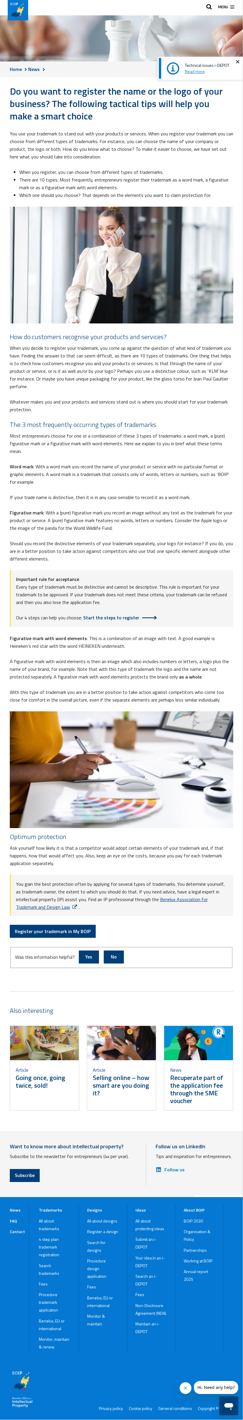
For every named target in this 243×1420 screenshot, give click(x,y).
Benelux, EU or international (52, 1325)
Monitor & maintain (96, 1320)
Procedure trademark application (48, 1302)
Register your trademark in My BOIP (53, 931)
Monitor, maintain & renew (54, 1343)
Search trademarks (49, 1269)
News (15, 1210)
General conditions (175, 1408)
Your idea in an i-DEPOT (150, 1262)
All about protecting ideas (149, 1225)
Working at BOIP (198, 1261)
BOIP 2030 (193, 1221)
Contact (17, 1231)
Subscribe (25, 1175)
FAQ (13, 1221)
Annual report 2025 (196, 1275)
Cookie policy (140, 1408)
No (114, 956)
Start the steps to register (111, 617)
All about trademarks (49, 1225)
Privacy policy (111, 1408)
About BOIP (194, 1210)
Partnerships (195, 1250)
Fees (43, 1284)
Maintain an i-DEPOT (147, 1328)
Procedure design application (96, 1268)
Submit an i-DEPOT (145, 1243)
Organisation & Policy (197, 1235)
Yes (88, 956)
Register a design (102, 1231)
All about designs (102, 1221)
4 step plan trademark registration (49, 1247)
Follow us (174, 1169)
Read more (195, 71)
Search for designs (96, 1246)
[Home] (18, 10)
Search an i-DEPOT (146, 1280)
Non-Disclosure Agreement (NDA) (150, 1309)
